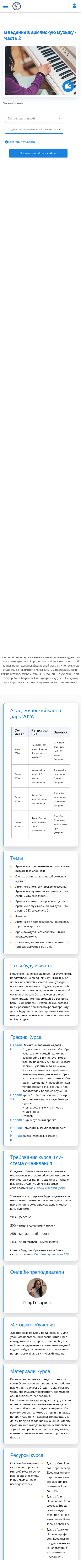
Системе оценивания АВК (51, 1254)
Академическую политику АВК (45, 1188)
